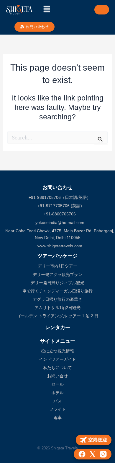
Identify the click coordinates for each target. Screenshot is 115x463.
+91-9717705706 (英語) (59, 205)
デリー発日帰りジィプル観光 (57, 282)
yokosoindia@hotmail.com (59, 222)
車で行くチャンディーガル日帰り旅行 (57, 291)
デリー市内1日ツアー (57, 266)
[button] (46, 9)
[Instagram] (103, 454)
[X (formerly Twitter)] (92, 454)
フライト (57, 409)
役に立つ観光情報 (57, 351)
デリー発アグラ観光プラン (57, 274)
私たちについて (57, 367)
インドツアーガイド (57, 359)
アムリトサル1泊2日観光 (57, 307)
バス (57, 401)
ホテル (57, 392)
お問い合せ (57, 375)
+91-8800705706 (59, 214)
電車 (57, 417)
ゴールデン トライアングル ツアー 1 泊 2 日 (57, 315)
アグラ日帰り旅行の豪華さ (57, 299)
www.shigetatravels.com (59, 245)
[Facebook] (82, 454)
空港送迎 (97, 439)
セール (57, 384)
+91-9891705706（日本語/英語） (59, 197)
